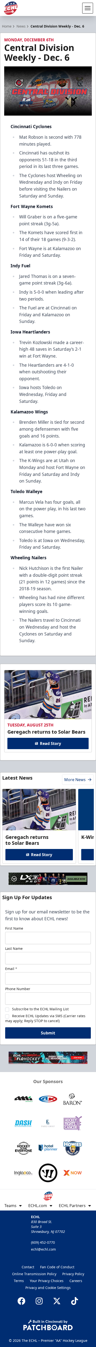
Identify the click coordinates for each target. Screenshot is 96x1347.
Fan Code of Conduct (57, 1267)
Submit (48, 1033)
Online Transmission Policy (34, 1273)
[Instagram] (39, 1301)
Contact (28, 1267)
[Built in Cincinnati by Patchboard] (48, 1325)
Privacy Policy (73, 1273)
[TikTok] (74, 1301)
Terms (19, 1280)
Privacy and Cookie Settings (48, 1287)
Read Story (50, 743)
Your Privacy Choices (47, 1280)
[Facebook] (21, 1301)
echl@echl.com (43, 1249)
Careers (75, 1280)
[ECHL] (10, 8)
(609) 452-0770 (43, 1242)
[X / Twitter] (57, 1301)
